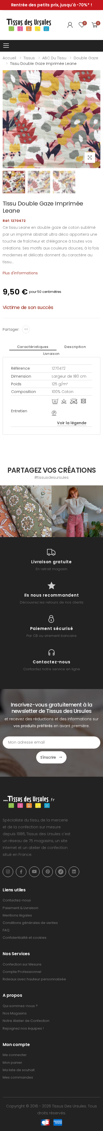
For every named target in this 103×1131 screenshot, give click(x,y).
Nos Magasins (15, 1013)
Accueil (9, 58)
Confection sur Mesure (22, 964)
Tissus (29, 58)
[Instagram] (8, 871)
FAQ (6, 930)
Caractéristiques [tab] (33, 346)
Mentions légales (17, 915)
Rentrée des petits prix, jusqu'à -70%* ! (51, 5)
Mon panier (12, 1062)
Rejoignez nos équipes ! (23, 1028)
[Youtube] (34, 871)
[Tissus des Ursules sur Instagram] (26, 511)
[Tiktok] (60, 871)
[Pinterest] (47, 871)
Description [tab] (75, 346)
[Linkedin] (74, 871)
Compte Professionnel (22, 971)
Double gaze (86, 58)
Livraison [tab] (51, 353)
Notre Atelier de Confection (26, 1020)
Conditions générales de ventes (30, 922)
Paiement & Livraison (20, 907)
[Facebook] (21, 871)
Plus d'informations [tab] (20, 273)
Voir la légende (71, 423)
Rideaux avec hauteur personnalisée (34, 979)
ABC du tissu (54, 58)
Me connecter (15, 1054)
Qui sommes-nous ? (20, 1005)
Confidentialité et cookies (24, 937)
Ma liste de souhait (19, 1069)
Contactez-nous (17, 900)
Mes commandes (18, 1077)
